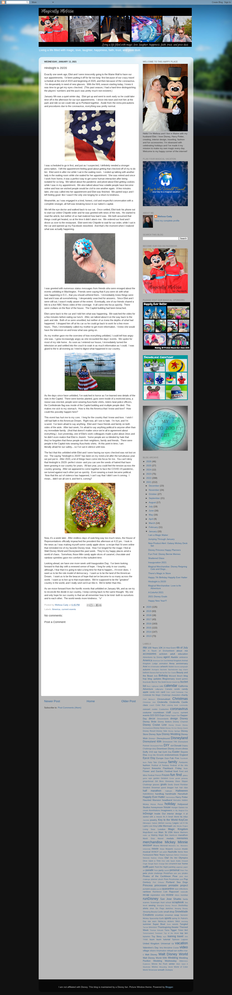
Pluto (166, 879)
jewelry (153, 820)
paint (151, 867)
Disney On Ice (171, 728)
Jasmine (146, 820)
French (158, 775)
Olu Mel (173, 858)
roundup (184, 895)
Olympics (183, 858)
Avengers (155, 670)
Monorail (164, 846)
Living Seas (149, 829)
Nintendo (146, 858)
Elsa (145, 755)
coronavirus (179, 709)
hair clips (183, 788)
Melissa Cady (165, 216)
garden (156, 778)
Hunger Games (178, 807)
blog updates (154, 679)
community (183, 705)
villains (153, 951)
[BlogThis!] (91, 605)
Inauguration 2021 (157, 562)
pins (179, 873)
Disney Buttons (165, 722)
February (154, 527)
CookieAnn (164, 709)
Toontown (158, 933)
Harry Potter (181, 797)
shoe (152, 908)
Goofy (170, 785)
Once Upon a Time (152, 861)
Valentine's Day (150, 947)
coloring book (172, 705)
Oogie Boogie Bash (150, 864)
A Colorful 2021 (156, 592)
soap (176, 915)
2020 (149, 607)
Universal (165, 943)
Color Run (160, 705)
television (153, 927)
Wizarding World (166, 967)
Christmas (180, 699)
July (151, 506)
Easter (176, 751)
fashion (146, 765)
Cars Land (170, 692)
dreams (178, 749)
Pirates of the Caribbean (157, 876)
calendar (170, 686)
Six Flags (159, 908)
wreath (161, 970)
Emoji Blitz (152, 755)
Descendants (163, 719)
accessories (149, 653)
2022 (149, 478)
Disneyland (179, 738)
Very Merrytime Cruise (169, 948)
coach (151, 705)
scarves (146, 902)
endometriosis (172, 755)
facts (145, 762)
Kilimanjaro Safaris (150, 823)
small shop (169, 912)
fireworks (156, 768)
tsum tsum (155, 939)
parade (149, 870)
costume (147, 712)
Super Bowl (159, 924)
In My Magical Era (180, 810)
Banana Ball (154, 673)
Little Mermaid (165, 826)
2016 (149, 623)
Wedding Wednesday (165, 961)
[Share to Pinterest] (100, 605)
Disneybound (163, 738)
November (154, 490)
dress (185, 748)
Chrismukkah (163, 699)
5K (144, 651)
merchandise (152, 842)
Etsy (152, 758)
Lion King (153, 826)
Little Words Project (180, 826)
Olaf (166, 858)
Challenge (166, 695)
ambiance (183, 657)
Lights (145, 826)
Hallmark (168, 791)
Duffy (145, 752)
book (164, 682)
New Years (159, 855)
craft (168, 712)
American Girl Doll (160, 661)
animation (163, 663)
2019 (149, 611)
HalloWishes (148, 794)
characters (175, 695)
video (184, 947)
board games (182, 679)
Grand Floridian (181, 785)
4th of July (182, 647)
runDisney (150, 899)
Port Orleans (158, 882)
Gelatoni (164, 778)
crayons (176, 713)
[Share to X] (94, 605)
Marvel (161, 838)
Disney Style (155, 734)
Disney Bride (149, 721)
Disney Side (161, 731)
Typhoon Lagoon (180, 939)
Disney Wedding (171, 734)
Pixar (175, 876)
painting (172, 867)
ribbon (177, 895)
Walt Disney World (173, 954)
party (161, 870)
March (152, 523)
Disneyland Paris (156, 746)
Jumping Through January (161, 539)
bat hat (162, 673)
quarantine (168, 888)
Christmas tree (149, 702)
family (172, 762)
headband (167, 800)
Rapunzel (174, 892)
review (169, 894)
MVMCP (154, 852)
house (167, 807)
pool (181, 879)
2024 (149, 470)
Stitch (177, 921)
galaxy (185, 775)
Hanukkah (183, 794)
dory (154, 749)
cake (161, 686)
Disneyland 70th (170, 742)
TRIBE (145, 939)
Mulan (162, 849)
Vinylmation (161, 951)
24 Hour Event (169, 648)
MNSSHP (147, 845)
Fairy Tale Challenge (157, 762)
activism (163, 654)
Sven (169, 924)
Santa (185, 899)
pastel (166, 870)
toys (164, 936)
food (175, 771)
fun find (176, 775)
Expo (167, 758)
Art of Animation (154, 667)
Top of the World (171, 933)
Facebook (184, 758)
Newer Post (52, 701)
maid (155, 832)
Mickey (170, 842)
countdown (158, 712)
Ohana (160, 858)
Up (172, 944)
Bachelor (163, 670)
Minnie (183, 842)
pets (145, 873)
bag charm (183, 670)
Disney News (159, 728)
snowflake (159, 915)
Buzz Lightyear (152, 686)
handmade (170, 794)
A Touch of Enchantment (161, 651)
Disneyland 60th (152, 741)
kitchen (161, 823)
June (151, 510)
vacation (181, 943)
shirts (145, 908)
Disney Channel (180, 722)
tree (186, 936)
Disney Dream (175, 725)
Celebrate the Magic (152, 695)
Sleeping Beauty (181, 908)
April (151, 519)
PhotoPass (168, 873)
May (151, 515)
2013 (149, 636)
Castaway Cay (182, 692)
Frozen (166, 775)
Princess (148, 885)
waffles (181, 951)
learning (168, 823)
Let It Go (184, 823)
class (145, 705)
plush (160, 879)
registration (155, 895)
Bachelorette (173, 670)
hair (176, 788)
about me (182, 651)
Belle (156, 676)
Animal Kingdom (174, 660)
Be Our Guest (170, 673)
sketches (169, 908)
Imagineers (166, 810)
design (174, 718)
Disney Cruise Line (155, 724)
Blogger (169, 987)
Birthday (163, 675)
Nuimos (154, 858)
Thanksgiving (164, 927)
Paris (156, 870)
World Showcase (150, 970)
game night (147, 778)
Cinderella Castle (179, 702)
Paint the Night (161, 867)
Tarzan (145, 927)
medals (170, 838)
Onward (185, 861)
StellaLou (162, 921)
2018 (149, 615)
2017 (149, 619)
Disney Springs (174, 731)
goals (164, 784)
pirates (185, 873)
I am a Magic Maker (158, 535)
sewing (152, 905)
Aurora (177, 667)
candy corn (155, 692)
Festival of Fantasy (160, 765)
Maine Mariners (181, 832)
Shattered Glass (156, 558)
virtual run (172, 950)
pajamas (179, 867)
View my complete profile (167, 221)
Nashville (172, 852)
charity (184, 695)
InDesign (148, 813)
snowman (169, 915)
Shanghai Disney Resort (167, 905)
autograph (184, 667)
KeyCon (183, 819)
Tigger (173, 930)
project (184, 885)
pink (175, 873)
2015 (149, 628)
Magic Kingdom (178, 829)
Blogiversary (168, 679)
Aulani (171, 666)
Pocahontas (174, 879)
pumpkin (146, 889)
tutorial (166, 939)
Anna (171, 663)
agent (166, 657)
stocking (184, 921)
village (146, 950)
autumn (146, 669)
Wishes (155, 967)
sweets (175, 924)
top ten (184, 933)
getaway (184, 778)
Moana (156, 846)
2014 (149, 632)
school (168, 902)
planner (154, 879)
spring (174, 918)
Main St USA (165, 832)
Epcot (146, 758)
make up (146, 835)
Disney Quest (182, 728)
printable (173, 885)
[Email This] (88, 605)
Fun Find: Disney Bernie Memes (164, 554)
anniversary (182, 663)
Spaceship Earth (156, 918)
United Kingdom (151, 943)
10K (161, 648)
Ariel (145, 666)
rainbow (147, 892)
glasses (156, 785)
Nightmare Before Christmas (177, 855)
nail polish (163, 852)
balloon (146, 672)
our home (183, 863)
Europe (160, 758)
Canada (168, 689)
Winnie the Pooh (159, 964)
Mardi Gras (149, 838)
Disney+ (152, 738)
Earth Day (167, 752)
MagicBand (148, 832)
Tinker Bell (183, 930)
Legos (176, 823)
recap (146, 894)
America (56, 609)
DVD (151, 752)
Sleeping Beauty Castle (153, 912)
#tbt (145, 647)
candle (177, 689)
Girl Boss (159, 781)
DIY (167, 745)
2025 (149, 465)
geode (177, 778)
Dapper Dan (175, 715)
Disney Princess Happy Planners (164, 550)
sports (167, 918)
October (153, 494)
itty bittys (184, 817)
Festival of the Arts (179, 765)
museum (177, 849)
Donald (177, 745)
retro (163, 895)
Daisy (167, 715)
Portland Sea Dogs (177, 882)
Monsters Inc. (174, 846)
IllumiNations (154, 810)
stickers (170, 921)
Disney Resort (149, 731)
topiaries (146, 936)
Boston (169, 682)
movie (155, 848)
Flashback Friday (172, 768)
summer (147, 924)
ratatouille (184, 892)
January (153, 531)
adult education (179, 654)
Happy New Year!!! (157, 601)
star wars (152, 921)
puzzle (159, 889)
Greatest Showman (151, 788)
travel (180, 936)
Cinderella (162, 702)
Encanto (160, 755)
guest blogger (167, 788)
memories (182, 838)
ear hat (158, 752)
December (154, 486)
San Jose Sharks (170, 898)
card (163, 692)
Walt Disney (151, 954)
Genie (171, 778)
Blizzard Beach (175, 676)
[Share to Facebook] (97, 605)
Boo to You (156, 682)
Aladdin (174, 657)
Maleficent (173, 835)
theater (175, 927)
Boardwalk (147, 682)
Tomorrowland (148, 933)
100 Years (153, 648)
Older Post (128, 701)
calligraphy (159, 689)
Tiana (166, 930)
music (185, 849)
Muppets (169, 849)
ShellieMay (183, 905)
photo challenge (155, 873)
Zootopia (169, 970)
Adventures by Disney (153, 657)
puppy (153, 889)
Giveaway (169, 781)
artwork (164, 666)
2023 (149, 474)
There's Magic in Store (159, 573)
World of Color (181, 967)
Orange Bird (163, 864)
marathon (183, 835)
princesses (161, 885)
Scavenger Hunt (157, 902)
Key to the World (168, 819)
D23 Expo (160, 715)
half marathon (152, 790)
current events (69, 609)
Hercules (177, 800)
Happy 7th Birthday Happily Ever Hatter (167, 577)
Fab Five (174, 758)
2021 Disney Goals (157, 596)
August (152, 502)
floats (186, 768)
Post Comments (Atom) (69, 707)
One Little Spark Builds (171, 861)
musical (146, 852)
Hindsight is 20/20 (157, 581)
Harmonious (170, 797)
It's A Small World (171, 817)
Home (91, 701)
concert (146, 709)
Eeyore (184, 752)
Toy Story (157, 936)
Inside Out (159, 814)
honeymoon (157, 807)
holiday (170, 804)
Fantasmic (183, 762)
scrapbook (178, 902)
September (155, 498)
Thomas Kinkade (156, 930)
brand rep (176, 682)
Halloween (182, 790)
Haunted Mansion (152, 800)
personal (174, 870)
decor (152, 718)
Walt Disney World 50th (155, 958)
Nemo (180, 852)
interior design (174, 814)
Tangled (184, 924)
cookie (155, 709)
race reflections (181, 889)
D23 (152, 715)
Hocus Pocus (156, 804)
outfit (145, 866)
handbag (159, 794)
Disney (184, 718)
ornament (173, 864)
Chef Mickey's (149, 699)
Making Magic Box (159, 835)
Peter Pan (184, 870)
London (161, 829)
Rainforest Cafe (160, 892)
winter (172, 964)
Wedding (173, 957)
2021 (149, 482)
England (184, 755)
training (172, 936)
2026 (149, 461)
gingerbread (148, 781)
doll (172, 746)
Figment (146, 768)
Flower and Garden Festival (157, 771)
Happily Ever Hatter (154, 796)
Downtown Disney (166, 748)
